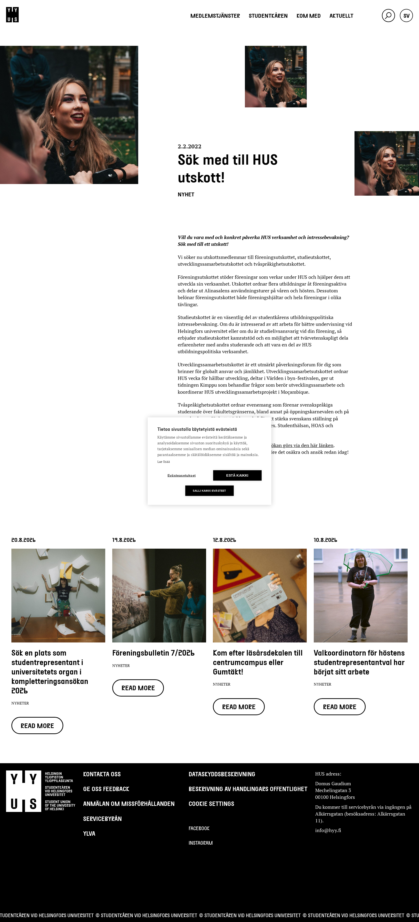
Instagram (201, 843)
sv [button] (406, 15)
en (406, 28)
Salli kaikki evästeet (209, 490)
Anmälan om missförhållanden (129, 803)
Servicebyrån (102, 818)
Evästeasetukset (182, 475)
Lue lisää (163, 461)
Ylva (89, 833)
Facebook (199, 828)
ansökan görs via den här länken (298, 445)
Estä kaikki (237, 475)
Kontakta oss (102, 774)
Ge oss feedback (106, 788)
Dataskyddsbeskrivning (222, 774)
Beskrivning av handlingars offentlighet (248, 788)
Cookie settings (211, 803)
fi (406, 41)
